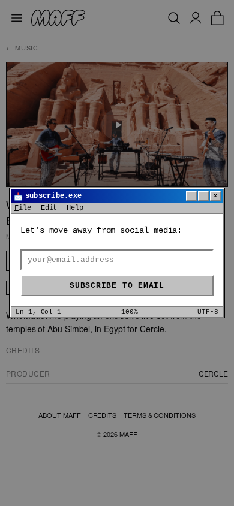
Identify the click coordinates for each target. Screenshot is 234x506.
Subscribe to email (117, 285)
